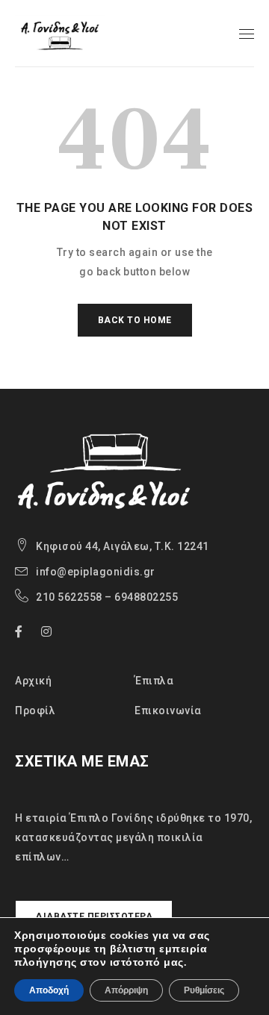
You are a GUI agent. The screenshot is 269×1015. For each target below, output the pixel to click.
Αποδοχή (49, 990)
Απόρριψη (126, 990)
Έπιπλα (153, 681)
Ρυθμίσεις (204, 990)
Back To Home (135, 320)
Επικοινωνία (168, 710)
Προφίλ (35, 710)
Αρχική (33, 681)
